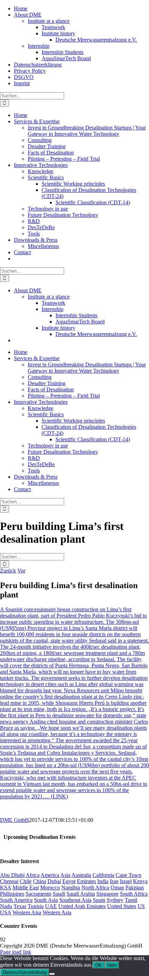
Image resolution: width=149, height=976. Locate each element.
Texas (20, 906)
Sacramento (38, 894)
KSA (5, 887)
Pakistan (134, 887)
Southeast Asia (75, 900)
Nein (111, 965)
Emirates (86, 881)
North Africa (95, 887)
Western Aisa (26, 912)
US (141, 906)
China (39, 881)
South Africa (134, 894)
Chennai (9, 881)
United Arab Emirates (82, 906)
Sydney (115, 900)
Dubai (54, 881)
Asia (65, 875)
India (102, 881)
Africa (33, 875)
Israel (126, 881)
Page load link (15, 952)
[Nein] (52, 974)
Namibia (70, 887)
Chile (26, 881)
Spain (99, 900)
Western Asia (57, 912)
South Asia (46, 900)
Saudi (59, 894)
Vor (21, 571)
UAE (51, 906)
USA (5, 912)
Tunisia (36, 906)
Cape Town (128, 875)
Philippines (12, 894)
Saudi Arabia (81, 894)
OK (98, 965)
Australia (81, 875)
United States (121, 906)
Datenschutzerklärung (24, 972)
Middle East (25, 887)
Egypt (69, 881)
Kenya (140, 881)
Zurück (8, 571)
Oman (117, 887)
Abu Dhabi (12, 875)
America (50, 875)
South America (16, 900)
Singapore (107, 894)
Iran (114, 881)
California (103, 875)
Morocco (50, 887)
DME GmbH (14, 820)
